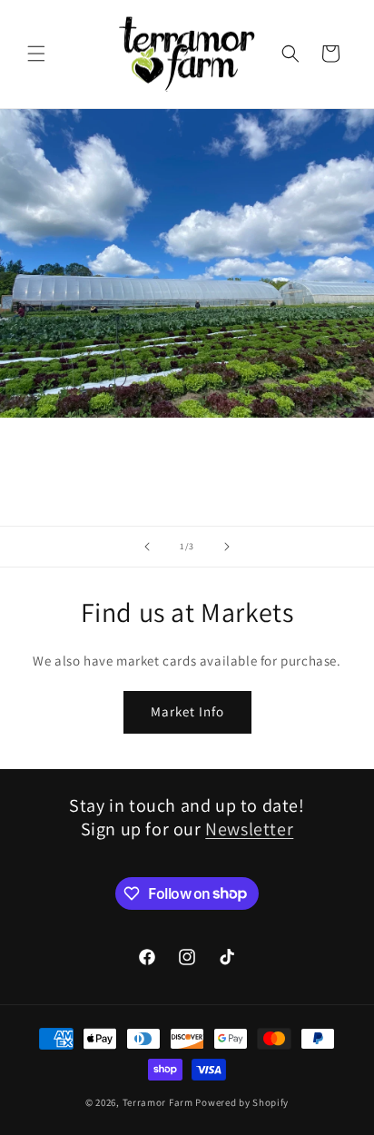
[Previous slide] (147, 547)
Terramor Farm (158, 1102)
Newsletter (249, 829)
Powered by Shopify (242, 1102)
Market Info (187, 711)
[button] (36, 54)
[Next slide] (227, 547)
